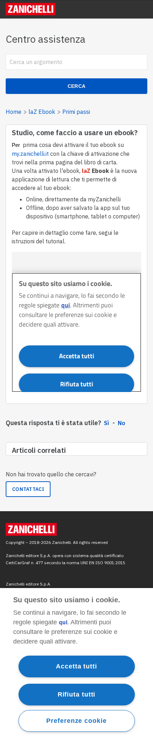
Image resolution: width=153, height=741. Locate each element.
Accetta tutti (76, 666)
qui (63, 622)
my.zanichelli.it (30, 153)
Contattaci (28, 489)
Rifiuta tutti (77, 694)
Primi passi (76, 111)
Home (13, 111)
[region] (76, 664)
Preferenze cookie (76, 720)
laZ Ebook (41, 111)
